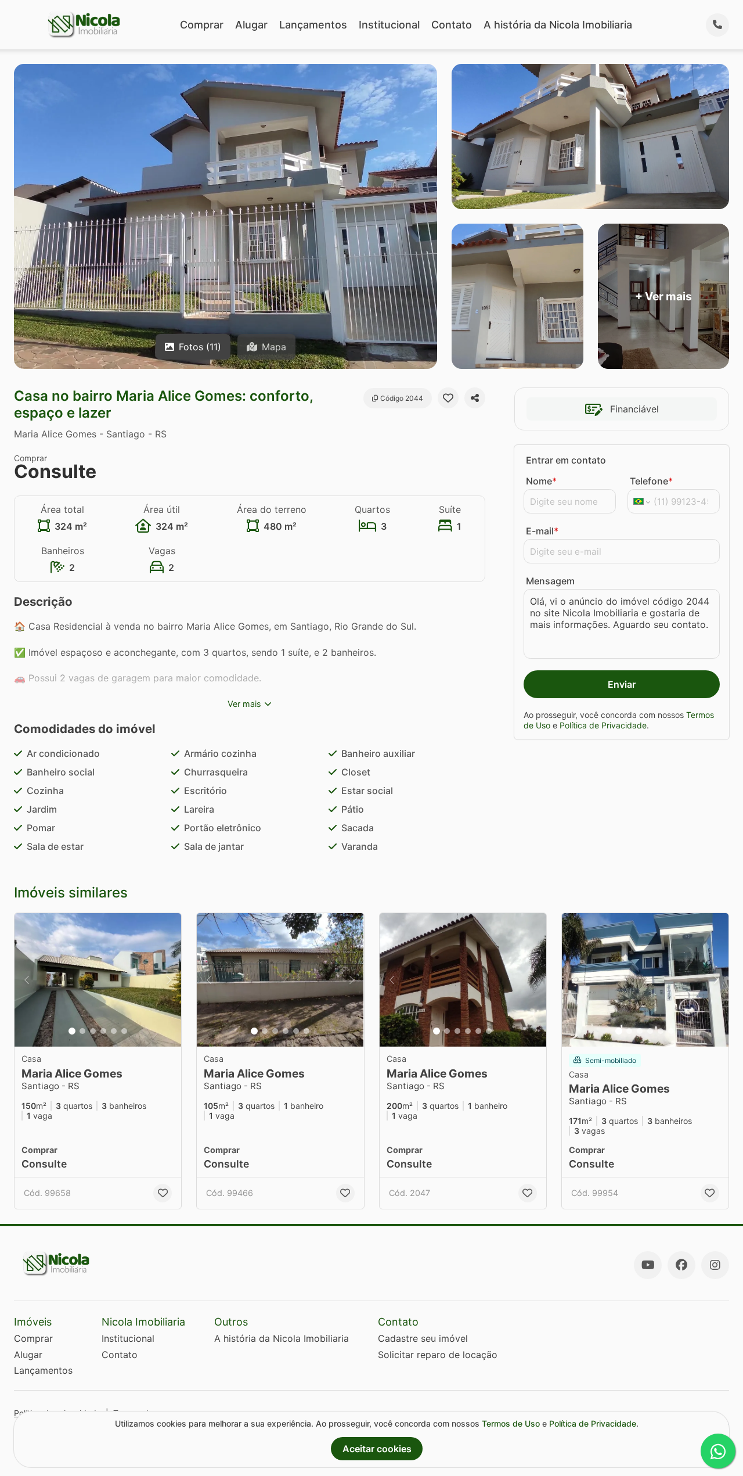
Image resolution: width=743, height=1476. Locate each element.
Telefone (651, 481)
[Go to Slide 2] (82, 1031)
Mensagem (550, 581)
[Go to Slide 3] (93, 1031)
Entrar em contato (566, 460)
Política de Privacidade (603, 725)
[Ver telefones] (717, 25)
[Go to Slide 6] (124, 1031)
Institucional (389, 25)
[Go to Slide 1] (71, 1031)
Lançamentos (313, 25)
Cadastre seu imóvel (423, 1338)
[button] (98, 980)
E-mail (542, 531)
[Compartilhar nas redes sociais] (474, 397)
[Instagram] (715, 1265)
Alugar (251, 25)
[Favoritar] (448, 397)
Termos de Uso (511, 1423)
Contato (451, 25)
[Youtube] (648, 1265)
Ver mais (244, 704)
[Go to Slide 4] (103, 1031)
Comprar (201, 25)
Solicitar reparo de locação (437, 1354)
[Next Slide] (169, 980)
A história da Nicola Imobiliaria (558, 25)
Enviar (622, 684)
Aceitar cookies (377, 1449)
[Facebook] (681, 1265)
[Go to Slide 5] (114, 1031)
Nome (541, 481)
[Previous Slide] (27, 980)
